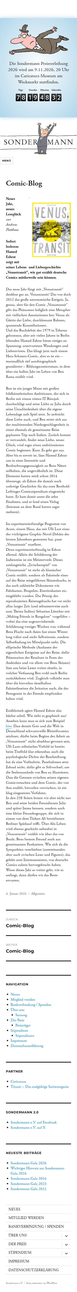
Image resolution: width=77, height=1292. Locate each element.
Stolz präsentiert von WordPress (41, 1283)
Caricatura (18, 1081)
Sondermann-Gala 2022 (28, 1188)
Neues (15, 994)
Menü (6, 160)
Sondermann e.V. (14, 1283)
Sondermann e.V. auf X (28, 1127)
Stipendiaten (24, 1035)
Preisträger (22, 1025)
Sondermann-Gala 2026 (28, 1163)
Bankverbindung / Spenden (31, 1004)
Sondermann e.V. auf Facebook (34, 1122)
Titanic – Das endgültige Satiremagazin (40, 1086)
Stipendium (19, 1030)
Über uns (17, 1009)
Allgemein (38, 893)
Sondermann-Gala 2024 (28, 1178)
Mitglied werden (23, 999)
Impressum (19, 1040)
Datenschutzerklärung (27, 1045)
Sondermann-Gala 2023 (28, 1183)
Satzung (21, 1015)
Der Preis (17, 1020)
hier (8, 726)
